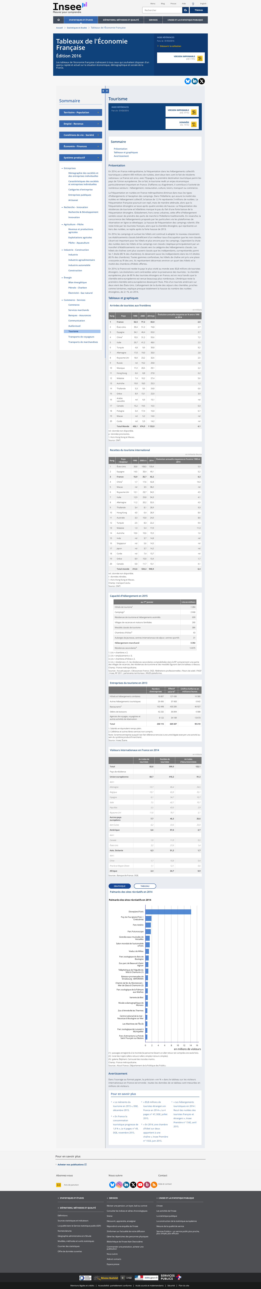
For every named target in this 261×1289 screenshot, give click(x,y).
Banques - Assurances (79, 315)
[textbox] (162, 10)
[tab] (120, 885)
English (203, 3)
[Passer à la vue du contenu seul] (103, 91)
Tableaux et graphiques (126, 152)
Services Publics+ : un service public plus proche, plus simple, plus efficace (177, 1232)
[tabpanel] (155, 371)
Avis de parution (71, 1185)
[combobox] (175, 10)
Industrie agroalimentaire (81, 259)
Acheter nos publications (71, 1164)
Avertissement (121, 156)
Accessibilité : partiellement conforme (115, 1285)
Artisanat (73, 200)
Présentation (120, 149)
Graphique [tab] (119, 886)
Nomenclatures (65, 1231)
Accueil (59, 27)
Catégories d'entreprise (80, 189)
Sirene (109, 1216)
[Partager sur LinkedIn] (194, 81)
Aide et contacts (114, 1259)
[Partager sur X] (202, 81)
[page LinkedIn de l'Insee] (126, 1185)
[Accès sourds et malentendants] (193, 4)
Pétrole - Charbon (77, 287)
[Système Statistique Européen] (85, 1280)
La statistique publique (166, 1216)
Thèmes (199, 10)
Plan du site (184, 1285)
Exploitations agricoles (80, 237)
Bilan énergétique (77, 282)
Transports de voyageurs (81, 336)
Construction (75, 270)
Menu (152, 3)
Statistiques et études (81, 20)
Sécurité (171, 1285)
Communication (76, 320)
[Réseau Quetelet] (106, 1280)
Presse (173, 3)
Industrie (73, 254)
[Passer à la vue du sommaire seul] (107, 91)
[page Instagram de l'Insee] (119, 1185)
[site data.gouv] (147, 1280)
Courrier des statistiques (69, 1246)
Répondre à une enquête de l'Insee (122, 1226)
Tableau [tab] (145, 886)
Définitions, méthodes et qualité (121, 20)
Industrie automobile (79, 265)
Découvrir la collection (170, 46)
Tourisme (73, 331)
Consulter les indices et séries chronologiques (127, 1210)
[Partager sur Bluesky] (187, 81)
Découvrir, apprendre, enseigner (121, 1221)
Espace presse (113, 1264)
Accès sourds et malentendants (149, 1285)
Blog (163, 3)
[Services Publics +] (171, 1280)
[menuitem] (58, 19)
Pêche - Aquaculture (78, 242)
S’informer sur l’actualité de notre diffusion (126, 1231)
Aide (184, 3)
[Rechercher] (185, 10)
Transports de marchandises (83, 342)
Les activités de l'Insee (166, 1210)
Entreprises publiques (79, 194)
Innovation (74, 217)
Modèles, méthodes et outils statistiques (76, 1241)
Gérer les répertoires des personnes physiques (127, 1236)
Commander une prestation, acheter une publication (125, 1247)
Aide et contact (165, 1184)
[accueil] (58, 19)
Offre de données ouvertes (70, 1251)
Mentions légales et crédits (82, 1285)
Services (153, 20)
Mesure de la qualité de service (170, 1226)
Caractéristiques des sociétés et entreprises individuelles (83, 183)
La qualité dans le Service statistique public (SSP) (79, 1225)
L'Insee (159, 1205)
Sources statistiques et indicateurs (73, 1220)
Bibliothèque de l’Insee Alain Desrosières (125, 1241)
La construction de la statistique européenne (176, 1221)
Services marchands (78, 310)
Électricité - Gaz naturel (80, 292)
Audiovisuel (74, 325)
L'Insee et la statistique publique (185, 20)
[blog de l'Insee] (147, 1185)
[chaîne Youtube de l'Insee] (140, 1185)
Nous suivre (112, 1254)
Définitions (63, 1215)
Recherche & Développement (83, 212)
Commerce (73, 304)
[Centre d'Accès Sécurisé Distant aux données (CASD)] (126, 1280)
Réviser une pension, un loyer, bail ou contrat (127, 1205)
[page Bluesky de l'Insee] (112, 1185)
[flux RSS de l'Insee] (154, 1185)
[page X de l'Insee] (133, 1185)
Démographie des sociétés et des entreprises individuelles (83, 174)
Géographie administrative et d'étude (74, 1236)
